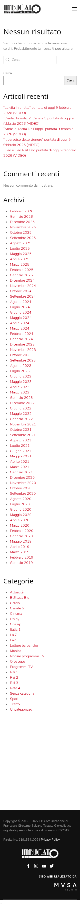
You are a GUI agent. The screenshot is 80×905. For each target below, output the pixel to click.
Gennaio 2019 (21, 562)
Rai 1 (14, 672)
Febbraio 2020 (21, 530)
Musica (15, 650)
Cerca (7, 73)
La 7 (13, 634)
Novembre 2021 (23, 424)
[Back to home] (22, 9)
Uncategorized (21, 709)
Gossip (15, 624)
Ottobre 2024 (21, 291)
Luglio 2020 (20, 504)
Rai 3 (14, 682)
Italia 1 (15, 629)
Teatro (15, 704)
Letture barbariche (24, 645)
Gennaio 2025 (21, 275)
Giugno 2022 (20, 408)
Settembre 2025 (23, 237)
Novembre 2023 (23, 349)
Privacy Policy (50, 840)
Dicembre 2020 (22, 477)
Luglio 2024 (20, 307)
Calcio (15, 603)
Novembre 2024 (23, 285)
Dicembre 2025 (22, 221)
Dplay (14, 619)
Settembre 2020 (23, 493)
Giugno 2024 (20, 312)
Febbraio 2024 (21, 333)
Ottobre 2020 (21, 488)
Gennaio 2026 (21, 216)
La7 (13, 640)
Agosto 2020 (20, 498)
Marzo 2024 (19, 328)
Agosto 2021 (20, 440)
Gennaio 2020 (21, 536)
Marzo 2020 (19, 525)
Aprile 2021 (19, 461)
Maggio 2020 (21, 514)
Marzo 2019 (19, 552)
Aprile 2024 (19, 323)
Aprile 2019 (19, 546)
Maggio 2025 (21, 253)
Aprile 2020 (19, 520)
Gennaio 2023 (21, 397)
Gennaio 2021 (21, 472)
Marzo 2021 (19, 466)
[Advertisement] (40, 768)
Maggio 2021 (21, 456)
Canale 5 (17, 608)
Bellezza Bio (19, 597)
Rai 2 (14, 677)
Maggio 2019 (21, 541)
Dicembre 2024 (22, 280)
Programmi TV (21, 666)
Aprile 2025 (19, 259)
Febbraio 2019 (21, 557)
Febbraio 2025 (21, 269)
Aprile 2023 (19, 387)
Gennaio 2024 (21, 339)
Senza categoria (22, 693)
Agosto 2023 (20, 365)
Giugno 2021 (20, 451)
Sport (14, 698)
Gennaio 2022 (21, 419)
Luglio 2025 (20, 248)
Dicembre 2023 (22, 344)
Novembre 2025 (23, 227)
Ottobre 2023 (21, 355)
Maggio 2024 (21, 317)
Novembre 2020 (23, 482)
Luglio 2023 (20, 371)
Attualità (17, 592)
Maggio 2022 (21, 413)
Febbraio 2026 (21, 211)
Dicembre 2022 (22, 403)
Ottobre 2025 (21, 232)
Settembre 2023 (23, 360)
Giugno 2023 (20, 376)
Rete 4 (15, 688)
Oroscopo (17, 661)
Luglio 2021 (20, 445)
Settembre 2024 (23, 296)
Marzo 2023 (19, 392)
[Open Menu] (74, 9)
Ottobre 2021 (21, 429)
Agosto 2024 (20, 301)
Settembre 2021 (23, 435)
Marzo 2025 (19, 264)
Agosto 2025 (20, 243)
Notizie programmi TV (27, 656)
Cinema (16, 613)
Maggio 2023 (21, 381)
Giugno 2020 (20, 509)
